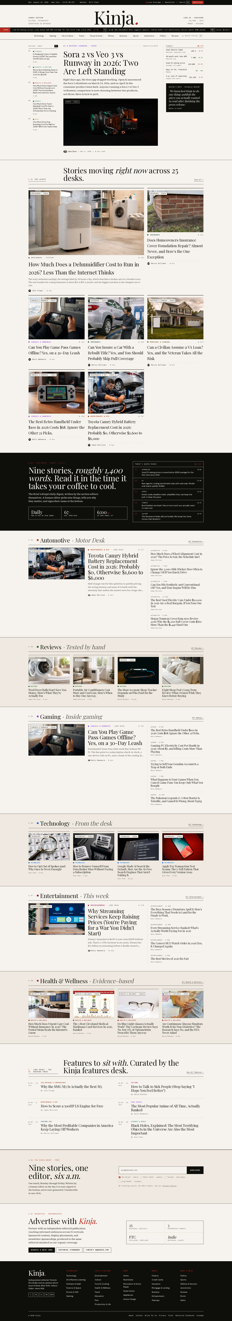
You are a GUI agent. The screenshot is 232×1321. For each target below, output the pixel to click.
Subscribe (199, 18)
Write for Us (151, 1315)
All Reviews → (197, 648)
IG (36, 1295)
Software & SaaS (73, 1284)
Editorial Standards (184, 1315)
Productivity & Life (103, 1304)
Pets (97, 1300)
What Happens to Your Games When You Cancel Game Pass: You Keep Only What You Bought (177, 782)
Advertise (197, 2)
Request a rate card (41, 1250)
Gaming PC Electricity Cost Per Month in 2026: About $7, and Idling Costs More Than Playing (176, 748)
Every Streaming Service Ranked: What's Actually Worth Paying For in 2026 (174, 929)
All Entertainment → (195, 897)
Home (126, 1276)
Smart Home (129, 1291)
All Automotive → (196, 541)
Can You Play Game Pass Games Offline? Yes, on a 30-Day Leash (115, 737)
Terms (170, 1315)
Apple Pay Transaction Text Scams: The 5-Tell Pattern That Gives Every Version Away (180, 869)
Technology (71, 1276)
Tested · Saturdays (176, 1177)
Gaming (69, 1296)
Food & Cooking (102, 1284)
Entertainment (101, 1276)
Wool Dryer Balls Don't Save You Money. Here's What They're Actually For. (47, 693)
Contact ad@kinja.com (97, 1250)
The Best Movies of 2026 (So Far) (170, 958)
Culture (98, 1280)
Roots (183, 1296)
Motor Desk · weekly (152, 1177)
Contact (139, 1315)
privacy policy (169, 1185)
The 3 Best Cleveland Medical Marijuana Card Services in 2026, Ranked (93, 1026)
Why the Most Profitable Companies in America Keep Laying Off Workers (77, 1127)
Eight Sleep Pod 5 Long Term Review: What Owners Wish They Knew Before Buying (181, 693)
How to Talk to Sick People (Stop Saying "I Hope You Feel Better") (163, 1088)
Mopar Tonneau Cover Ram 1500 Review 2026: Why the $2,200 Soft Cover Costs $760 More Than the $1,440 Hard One (176, 621)
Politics (183, 1276)
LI (41, 1295)
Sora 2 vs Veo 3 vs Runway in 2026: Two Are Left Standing (100, 62)
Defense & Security (188, 1284)
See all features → (195, 1072)
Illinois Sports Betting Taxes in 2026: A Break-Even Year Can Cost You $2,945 (45, 72)
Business (155, 1292)
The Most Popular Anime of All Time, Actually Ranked (165, 1108)
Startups (156, 1300)
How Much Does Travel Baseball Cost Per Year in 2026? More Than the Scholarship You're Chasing (44, 107)
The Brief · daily (130, 1177)
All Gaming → (198, 718)
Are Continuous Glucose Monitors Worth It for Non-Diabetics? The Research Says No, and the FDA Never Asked (182, 1028)
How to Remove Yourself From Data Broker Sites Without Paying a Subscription (93, 869)
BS (47, 1295)
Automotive (185, 1288)
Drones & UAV (72, 1292)
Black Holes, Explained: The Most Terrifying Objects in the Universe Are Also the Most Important (164, 1129)
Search (184, 2)
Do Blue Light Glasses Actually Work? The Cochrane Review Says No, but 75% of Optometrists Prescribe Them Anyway (138, 1028)
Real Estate (128, 1280)
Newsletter (170, 2)
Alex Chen (72, 151)
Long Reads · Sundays (132, 1181)
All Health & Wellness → (193, 982)
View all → (199, 180)
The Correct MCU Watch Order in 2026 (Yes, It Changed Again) (176, 944)
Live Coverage (154, 2)
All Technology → (196, 824)
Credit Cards (157, 1280)
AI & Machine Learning (76, 1280)
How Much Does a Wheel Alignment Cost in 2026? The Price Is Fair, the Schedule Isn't (176, 555)
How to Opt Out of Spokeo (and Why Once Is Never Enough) (46, 867)
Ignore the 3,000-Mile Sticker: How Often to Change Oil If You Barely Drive (176, 570)
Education (99, 1296)
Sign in (187, 18)
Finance (155, 1276)
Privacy (162, 1315)
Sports (183, 1280)
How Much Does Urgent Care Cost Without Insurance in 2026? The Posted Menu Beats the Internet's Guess (45, 89)
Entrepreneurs (158, 1296)
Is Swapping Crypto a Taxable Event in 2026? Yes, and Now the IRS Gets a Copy (45, 56)
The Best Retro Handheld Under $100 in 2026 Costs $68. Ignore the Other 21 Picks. (56, 427)
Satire (183, 1300)
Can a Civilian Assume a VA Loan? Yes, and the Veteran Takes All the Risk (175, 353)
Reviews (175, 36)
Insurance (156, 1284)
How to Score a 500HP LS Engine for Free (72, 1106)
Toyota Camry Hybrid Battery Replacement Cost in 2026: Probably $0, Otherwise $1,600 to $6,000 (115, 566)
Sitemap (200, 1315)
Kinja (116, 17)
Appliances (128, 1295)
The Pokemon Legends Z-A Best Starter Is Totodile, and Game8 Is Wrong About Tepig (176, 799)
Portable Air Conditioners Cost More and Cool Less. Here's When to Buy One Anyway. (92, 693)
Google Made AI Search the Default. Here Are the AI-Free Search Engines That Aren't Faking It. (135, 870)
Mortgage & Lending (161, 1288)
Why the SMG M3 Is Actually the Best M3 (71, 1086)
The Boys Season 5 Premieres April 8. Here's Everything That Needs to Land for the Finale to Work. (176, 912)
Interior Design (129, 1299)
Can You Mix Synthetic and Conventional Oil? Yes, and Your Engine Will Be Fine (175, 586)
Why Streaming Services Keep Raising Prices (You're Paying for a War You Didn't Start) (113, 922)
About (131, 1315)
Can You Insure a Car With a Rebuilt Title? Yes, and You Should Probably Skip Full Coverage (115, 353)
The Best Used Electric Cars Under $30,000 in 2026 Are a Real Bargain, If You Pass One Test (176, 603)
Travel (97, 1292)
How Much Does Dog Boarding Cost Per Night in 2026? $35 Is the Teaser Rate (45, 124)
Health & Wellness (102, 1288)
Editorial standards (69, 1250)
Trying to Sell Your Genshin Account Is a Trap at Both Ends (174, 765)
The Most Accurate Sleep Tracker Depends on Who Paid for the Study (137, 693)
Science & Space (73, 1288)
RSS (52, 1295)
